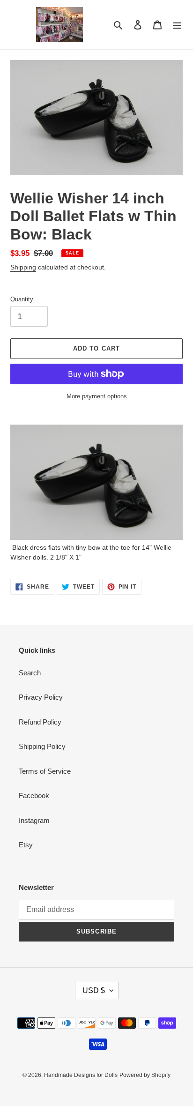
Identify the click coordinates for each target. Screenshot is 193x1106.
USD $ (93, 990)
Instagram (34, 820)
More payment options (97, 396)
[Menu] (177, 25)
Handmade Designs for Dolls (81, 1075)
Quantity (21, 299)
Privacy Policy (41, 697)
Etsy (26, 845)
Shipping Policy (42, 746)
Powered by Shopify (145, 1075)
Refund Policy (40, 722)
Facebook (34, 796)
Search (30, 673)
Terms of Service (45, 771)
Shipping (23, 267)
